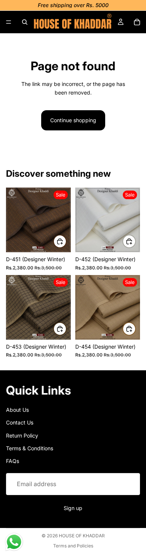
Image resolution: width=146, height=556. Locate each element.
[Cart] (137, 22)
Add (66, 241)
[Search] (24, 22)
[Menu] (8, 22)
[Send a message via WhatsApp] (14, 542)
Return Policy (22, 435)
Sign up (73, 508)
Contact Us (19, 422)
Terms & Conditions (29, 448)
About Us (17, 410)
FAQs (12, 461)
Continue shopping (73, 120)
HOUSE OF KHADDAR (82, 535)
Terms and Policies (73, 546)
